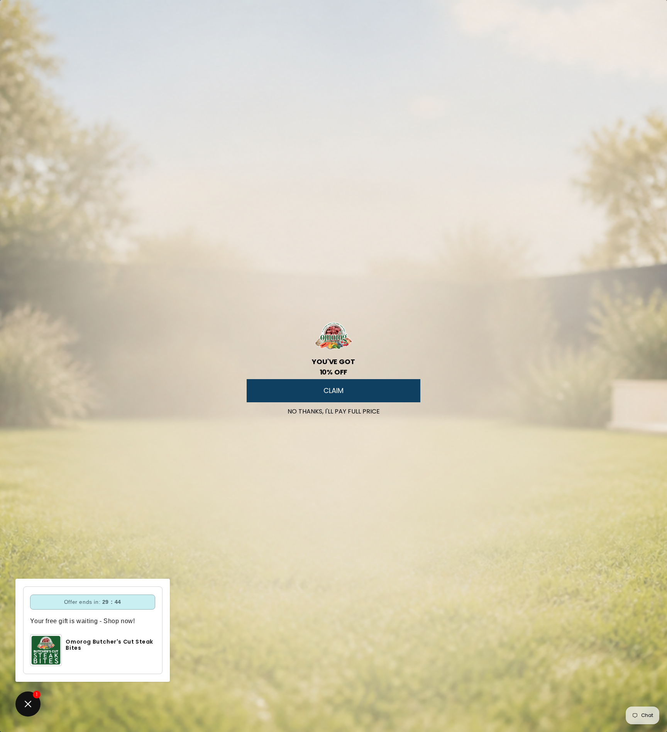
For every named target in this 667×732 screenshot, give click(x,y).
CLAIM (333, 390)
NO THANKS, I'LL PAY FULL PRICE (334, 410)
